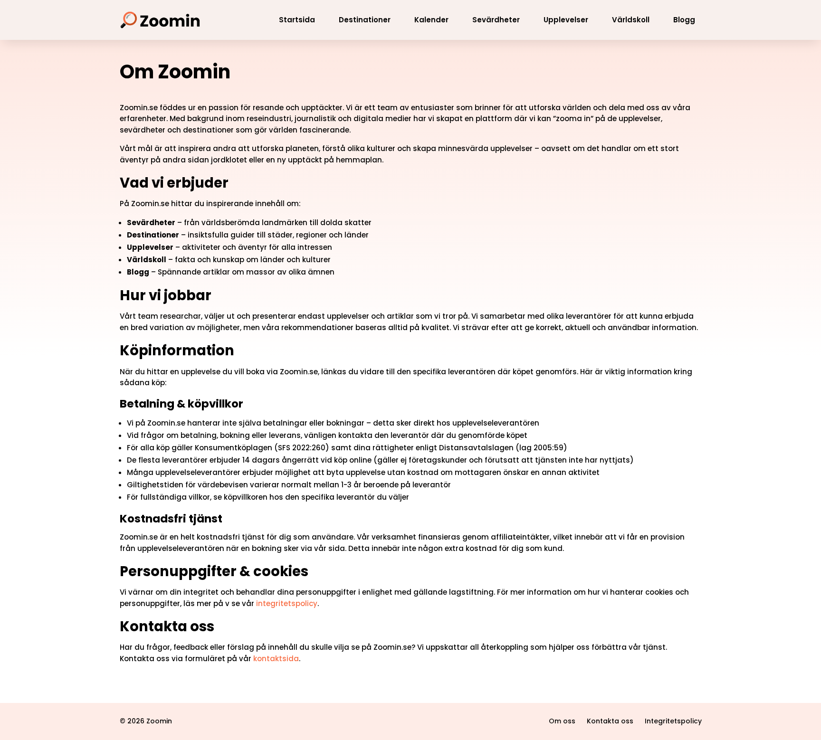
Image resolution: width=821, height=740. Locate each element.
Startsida (297, 20)
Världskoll (630, 20)
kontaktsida (276, 659)
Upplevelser (566, 20)
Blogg (684, 20)
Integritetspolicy (673, 721)
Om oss (562, 721)
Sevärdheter (496, 20)
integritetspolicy (286, 603)
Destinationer (365, 20)
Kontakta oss (610, 721)
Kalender (431, 20)
